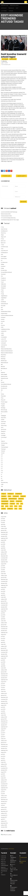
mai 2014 (3, 793)
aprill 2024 (3, 571)
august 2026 (3, 516)
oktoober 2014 (4, 785)
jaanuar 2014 (3, 797)
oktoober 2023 (4, 583)
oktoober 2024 (4, 559)
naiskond (21, 498)
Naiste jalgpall (4, 374)
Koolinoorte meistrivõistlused (7, 315)
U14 (2, 462)
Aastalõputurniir (4, 231)
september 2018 (4, 703)
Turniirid (2, 453)
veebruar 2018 (4, 717)
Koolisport (3, 317)
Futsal (2, 282)
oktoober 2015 (4, 770)
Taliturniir (3, 441)
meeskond (4, 498)
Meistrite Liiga (4, 360)
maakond (23, 496)
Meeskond (3, 356)
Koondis (2, 321)
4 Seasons (3, 874)
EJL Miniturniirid (4, 262)
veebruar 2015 (4, 779)
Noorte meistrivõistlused (6, 384)
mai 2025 (3, 546)
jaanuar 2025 (3, 554)
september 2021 (4, 632)
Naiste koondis (4, 376)
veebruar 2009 (4, 825)
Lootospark (4, 10)
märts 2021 (3, 644)
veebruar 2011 (4, 821)
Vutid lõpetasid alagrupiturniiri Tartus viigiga (10, 219)
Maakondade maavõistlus (6, 348)
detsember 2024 (4, 555)
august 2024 (3, 563)
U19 (2, 472)
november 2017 (4, 722)
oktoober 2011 (4, 817)
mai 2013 (3, 805)
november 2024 (4, 557)
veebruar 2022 (4, 622)
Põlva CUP (3, 399)
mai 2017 (3, 734)
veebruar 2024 (4, 575)
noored (12, 501)
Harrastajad (3, 286)
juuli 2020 (3, 660)
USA (2, 486)
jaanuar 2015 (3, 781)
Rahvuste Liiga (4, 409)
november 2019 (4, 675)
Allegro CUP (3, 236)
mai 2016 (3, 758)
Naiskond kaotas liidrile (5, 213)
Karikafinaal (3, 301)
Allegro (2, 234)
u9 (2, 506)
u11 (11, 506)
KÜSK (2, 327)
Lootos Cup (3, 855)
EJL (1, 260)
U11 (2, 456)
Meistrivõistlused (4, 362)
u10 (7, 506)
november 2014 (4, 783)
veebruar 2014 (4, 795)
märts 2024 (3, 573)
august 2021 (3, 634)
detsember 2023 (4, 579)
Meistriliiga (3, 358)
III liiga (2, 291)
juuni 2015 (3, 776)
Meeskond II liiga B (14, 5)
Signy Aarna (3, 417)
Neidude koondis (4, 378)
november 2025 (4, 534)
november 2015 (4, 768)
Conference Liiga (4, 246)
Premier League (4, 401)
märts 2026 (3, 526)
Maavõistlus (3, 354)
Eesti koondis (13, 59)
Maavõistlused (4, 870)
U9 (1, 478)
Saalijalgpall (3, 415)
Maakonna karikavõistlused (6, 350)
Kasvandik (3, 305)
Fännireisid (3, 274)
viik (16, 508)
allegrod (3, 493)
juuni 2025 (3, 544)
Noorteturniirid (4, 388)
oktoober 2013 (4, 801)
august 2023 (3, 587)
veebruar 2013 (4, 807)
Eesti (2, 254)
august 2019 (3, 681)
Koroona (3, 325)
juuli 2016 (3, 754)
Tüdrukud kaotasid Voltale (6, 215)
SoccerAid (3, 423)
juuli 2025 (3, 542)
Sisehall (2, 419)
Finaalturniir (3, 278)
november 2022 (4, 605)
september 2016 (4, 750)
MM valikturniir (4, 368)
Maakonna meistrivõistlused (7, 352)
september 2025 (4, 538)
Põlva (2, 398)
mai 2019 (3, 687)
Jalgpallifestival (4, 295)
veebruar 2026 (4, 528)
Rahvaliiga (3, 407)
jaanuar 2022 (3, 624)
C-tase (2, 244)
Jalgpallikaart (3, 297)
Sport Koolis (3, 429)
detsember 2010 (4, 823)
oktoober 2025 (4, 536)
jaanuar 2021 (3, 648)
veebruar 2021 (4, 646)
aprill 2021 (3, 642)
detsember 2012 (4, 811)
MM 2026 (3, 366)
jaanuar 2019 (3, 695)
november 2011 (4, 815)
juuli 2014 (3, 791)
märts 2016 (3, 762)
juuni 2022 (3, 614)
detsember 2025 (4, 532)
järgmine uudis (21, 176)
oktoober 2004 (4, 827)
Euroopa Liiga (4, 270)
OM (1, 390)
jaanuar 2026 (3, 530)
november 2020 (4, 652)
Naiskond (3, 372)
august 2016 (3, 752)
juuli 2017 (3, 730)
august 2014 (3, 789)
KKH (2, 307)
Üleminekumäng (4, 482)
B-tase (2, 238)
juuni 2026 (3, 520)
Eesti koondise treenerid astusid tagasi (13, 55)
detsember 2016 (4, 744)
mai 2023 (3, 593)
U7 (1, 474)
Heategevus (3, 287)
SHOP (17, 8)
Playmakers (3, 396)
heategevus (10, 493)
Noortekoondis (4, 386)
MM (2, 364)
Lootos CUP (3, 8)
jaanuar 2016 (3, 766)
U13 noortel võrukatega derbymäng (8, 217)
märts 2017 (3, 738)
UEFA (2, 480)
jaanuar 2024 (3, 577)
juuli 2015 (3, 774)
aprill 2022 (3, 618)
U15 (2, 464)
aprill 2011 (3, 819)
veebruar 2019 (4, 693)
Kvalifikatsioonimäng (5, 329)
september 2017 (4, 726)
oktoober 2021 (4, 630)
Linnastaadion (4, 337)
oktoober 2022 (4, 607)
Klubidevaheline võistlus (6, 311)
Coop (2, 248)
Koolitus (2, 319)
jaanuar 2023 (3, 601)
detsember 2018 (4, 697)
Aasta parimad (4, 229)
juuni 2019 (3, 685)
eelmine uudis (7, 176)
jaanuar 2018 (3, 719)
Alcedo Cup (3, 232)
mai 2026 (3, 522)
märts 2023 (3, 597)
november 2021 (4, 628)
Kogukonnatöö (4, 313)
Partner (2, 394)
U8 (1, 476)
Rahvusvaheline (4, 411)
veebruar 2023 (4, 599)
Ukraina (3, 508)
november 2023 (4, 581)
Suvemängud (3, 437)
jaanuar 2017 (3, 742)
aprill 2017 (3, 736)
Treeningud (11, 8)
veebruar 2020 (4, 669)
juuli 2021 (3, 636)
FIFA (2, 276)
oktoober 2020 (4, 654)
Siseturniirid (3, 421)
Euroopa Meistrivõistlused (6, 272)
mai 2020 (3, 664)
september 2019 (4, 679)
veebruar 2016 (4, 764)
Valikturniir (10, 508)
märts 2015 (3, 778)
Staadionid (3, 431)
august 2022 (3, 611)
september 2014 (4, 787)
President (3, 403)
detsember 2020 (4, 650)
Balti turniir (3, 240)
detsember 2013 (4, 799)
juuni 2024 (3, 567)
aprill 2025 (3, 548)
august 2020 (3, 658)
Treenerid (12, 503)
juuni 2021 (3, 638)
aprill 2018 (3, 713)
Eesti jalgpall (5, 59)
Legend (2, 335)
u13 (16, 506)
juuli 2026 (3, 518)
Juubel (2, 299)
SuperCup (3, 433)
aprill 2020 (3, 666)
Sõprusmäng (3, 425)
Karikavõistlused (4, 303)
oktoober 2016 (4, 748)
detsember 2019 (4, 673)
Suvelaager (3, 435)
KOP (2, 323)
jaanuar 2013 (3, 809)
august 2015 (3, 772)
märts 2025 (3, 550)
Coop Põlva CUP (4, 250)
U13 (2, 460)
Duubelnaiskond (4, 252)
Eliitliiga (2, 264)
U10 (2, 454)
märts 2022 (3, 620)
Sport (2, 427)
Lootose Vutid (4, 341)
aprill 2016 (3, 760)
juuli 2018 (3, 707)
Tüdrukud (3, 451)
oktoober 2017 (4, 724)
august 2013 (3, 803)
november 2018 (4, 699)
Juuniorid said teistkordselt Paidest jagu (9, 211)
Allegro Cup (3, 861)
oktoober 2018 (4, 701)
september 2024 (4, 561)
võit (20, 508)
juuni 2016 (3, 756)
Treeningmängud (4, 447)
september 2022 (4, 609)
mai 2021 (3, 640)
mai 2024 (3, 569)
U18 (2, 470)
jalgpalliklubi (18, 493)
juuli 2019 (3, 683)
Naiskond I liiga (4, 5)
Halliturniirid (3, 284)
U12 (2, 458)
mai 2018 (3, 711)
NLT (2, 380)
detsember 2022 (4, 603)
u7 (17, 503)
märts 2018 (3, 715)
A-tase (2, 227)
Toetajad (11, 10)
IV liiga (2, 293)
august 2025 (3, 540)
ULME (2, 484)
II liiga (2, 289)
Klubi (2, 309)
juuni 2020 (3, 662)
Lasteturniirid (3, 331)
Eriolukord (3, 266)
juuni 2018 (3, 709)
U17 (2, 468)
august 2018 (3, 705)
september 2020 (4, 656)
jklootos (5, 61)
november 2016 (4, 746)
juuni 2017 (3, 732)
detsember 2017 (4, 721)
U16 (2, 466)
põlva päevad (5, 503)
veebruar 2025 (4, 552)
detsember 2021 (4, 626)
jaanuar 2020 (3, 671)
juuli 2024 (3, 565)
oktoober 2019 (4, 677)
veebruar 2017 (4, 740)
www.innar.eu (11, 848)
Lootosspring (4, 344)
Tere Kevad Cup (4, 443)
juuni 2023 (3, 591)
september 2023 (4, 585)
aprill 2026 (3, 524)
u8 (21, 503)
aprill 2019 (3, 689)
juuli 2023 (3, 589)
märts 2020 (3, 667)
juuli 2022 (3, 612)
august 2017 (3, 728)
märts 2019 (3, 691)
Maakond (3, 346)
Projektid (3, 405)
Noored (2, 382)
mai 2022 (3, 616)
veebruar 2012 (4, 813)
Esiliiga (2, 268)
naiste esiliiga (5, 501)
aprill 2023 (3, 595)
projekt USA (18, 501)
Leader (2, 333)
